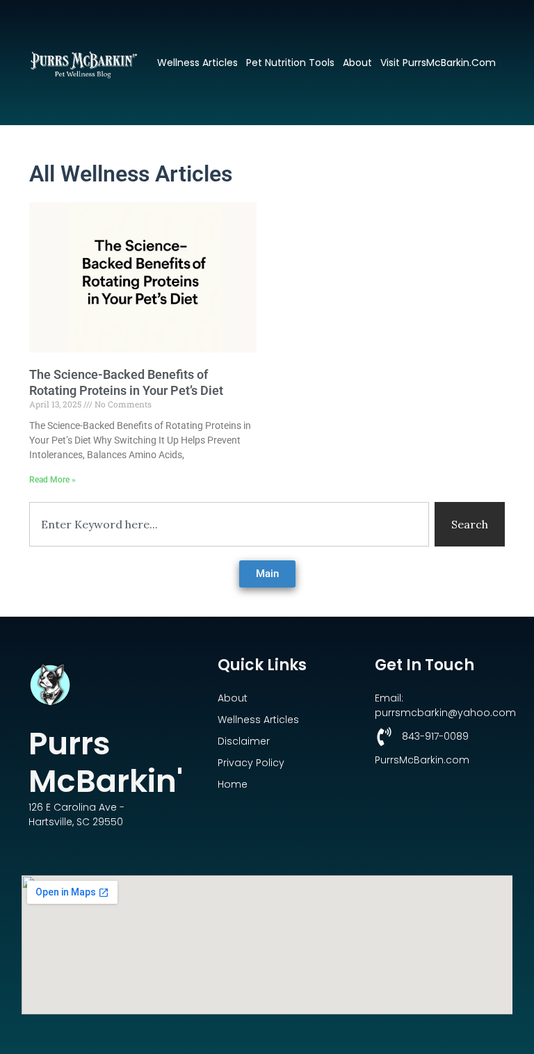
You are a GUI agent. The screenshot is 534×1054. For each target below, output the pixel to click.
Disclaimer (244, 741)
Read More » (52, 480)
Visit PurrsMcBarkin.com (438, 63)
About (357, 63)
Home (233, 784)
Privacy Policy (251, 763)
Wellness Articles (197, 63)
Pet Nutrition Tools (290, 63)
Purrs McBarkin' (106, 762)
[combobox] (229, 524)
